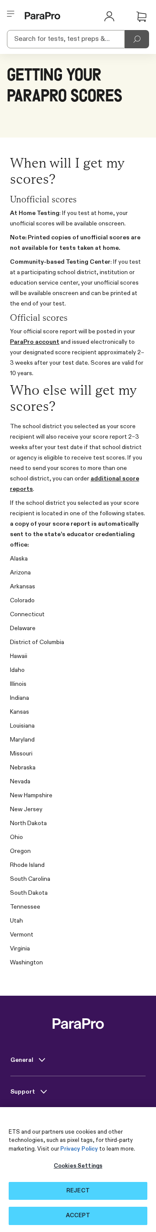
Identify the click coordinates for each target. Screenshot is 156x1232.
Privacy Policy (79, 1149)
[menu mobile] (11, 16)
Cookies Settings (78, 1166)
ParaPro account (34, 342)
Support (23, 1092)
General (22, 1060)
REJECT (78, 1191)
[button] (141, 17)
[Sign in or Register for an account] (109, 15)
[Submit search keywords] (137, 39)
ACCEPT (78, 1216)
